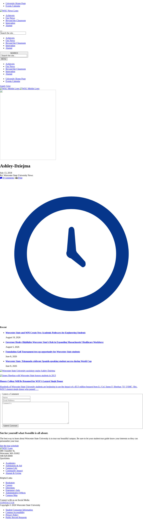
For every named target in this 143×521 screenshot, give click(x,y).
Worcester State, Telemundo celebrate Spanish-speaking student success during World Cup (49, 361)
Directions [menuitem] (10, 488)
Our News (10, 18)
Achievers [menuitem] (10, 64)
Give (8, 86)
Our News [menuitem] (10, 66)
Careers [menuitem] (9, 485)
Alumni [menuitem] (9, 74)
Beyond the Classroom (16, 20)
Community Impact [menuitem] (14, 470)
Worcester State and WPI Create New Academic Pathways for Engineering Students (45, 332)
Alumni (9, 25)
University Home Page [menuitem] (16, 3)
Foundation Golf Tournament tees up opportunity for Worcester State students (43, 352)
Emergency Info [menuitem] (13, 490)
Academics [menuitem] (10, 463)
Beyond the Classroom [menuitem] (16, 69)
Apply (3, 86)
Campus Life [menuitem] (11, 468)
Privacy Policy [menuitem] (12, 515)
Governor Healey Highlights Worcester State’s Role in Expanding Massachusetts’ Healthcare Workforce (54, 342)
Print (20, 178)
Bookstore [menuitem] (10, 483)
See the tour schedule (9, 446)
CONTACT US (7, 502)
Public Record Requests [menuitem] (16, 517)
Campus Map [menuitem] (11, 495)
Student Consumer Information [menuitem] (19, 510)
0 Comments (8, 178)
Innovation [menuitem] (10, 71)
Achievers (10, 15)
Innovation (10, 23)
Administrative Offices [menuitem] (16, 493)
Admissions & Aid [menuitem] (14, 465)
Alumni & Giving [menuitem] (13, 473)
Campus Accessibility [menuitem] (15, 512)
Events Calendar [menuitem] (13, 6)
